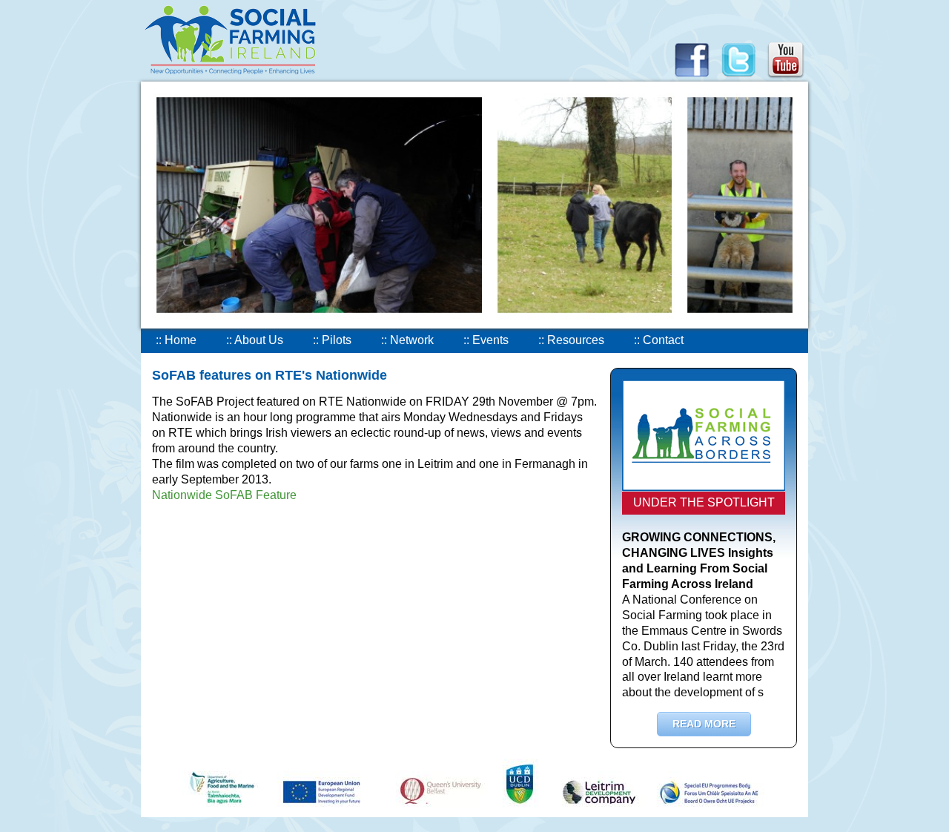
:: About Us (254, 340)
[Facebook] (691, 77)
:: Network (407, 340)
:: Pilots (332, 340)
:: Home (176, 340)
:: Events (486, 340)
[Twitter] (739, 77)
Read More (703, 724)
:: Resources (571, 340)
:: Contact (659, 340)
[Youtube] (786, 77)
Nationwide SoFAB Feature (224, 495)
